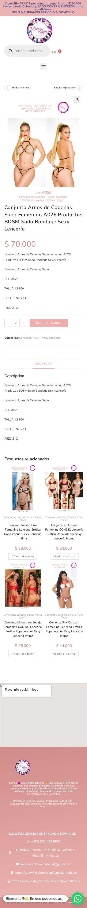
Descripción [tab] (43, 363)
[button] (43, 66)
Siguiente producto (65, 87)
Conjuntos (25, 338)
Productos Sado (50, 338)
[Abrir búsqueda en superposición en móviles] (27, 51)
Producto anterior (21, 87)
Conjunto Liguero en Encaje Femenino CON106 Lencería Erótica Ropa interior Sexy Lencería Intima (23, 629)
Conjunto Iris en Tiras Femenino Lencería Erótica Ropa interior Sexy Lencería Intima (22, 532)
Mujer (36, 338)
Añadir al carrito (49, 323)
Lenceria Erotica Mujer (29, 517)
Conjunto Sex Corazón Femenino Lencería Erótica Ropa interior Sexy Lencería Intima (64, 629)
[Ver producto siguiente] (80, 88)
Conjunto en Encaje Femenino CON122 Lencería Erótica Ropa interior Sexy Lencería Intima (64, 532)
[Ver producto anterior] (7, 88)
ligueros (22, 617)
